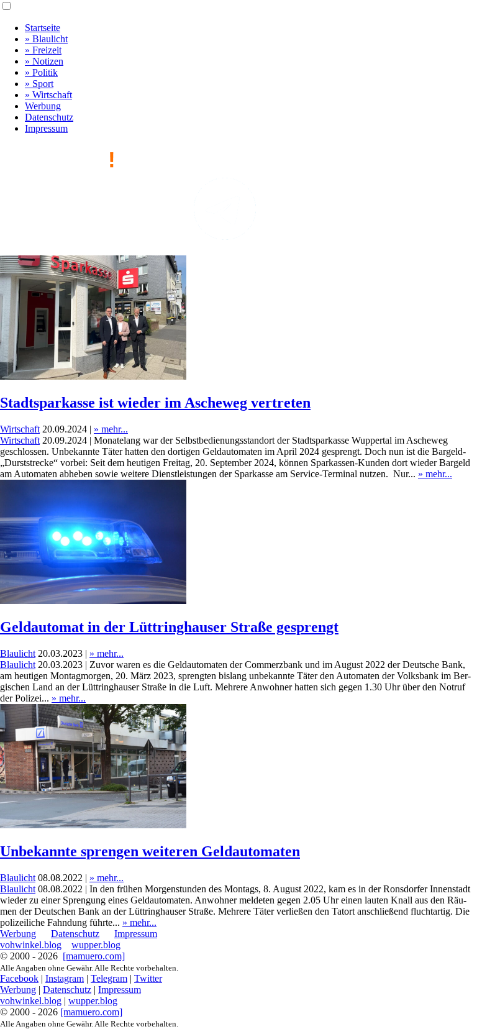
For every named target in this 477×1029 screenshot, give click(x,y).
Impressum (46, 128)
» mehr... (111, 429)
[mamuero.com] (94, 956)
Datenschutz (49, 117)
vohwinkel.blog (30, 945)
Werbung (43, 106)
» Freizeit (43, 50)
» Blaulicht (46, 39)
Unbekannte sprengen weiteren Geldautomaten (150, 851)
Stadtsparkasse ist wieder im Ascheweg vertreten (155, 403)
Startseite (42, 27)
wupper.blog (95, 945)
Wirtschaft (20, 429)
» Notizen (44, 61)
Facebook (19, 978)
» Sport (39, 83)
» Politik (41, 72)
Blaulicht (17, 653)
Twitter (148, 978)
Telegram (109, 978)
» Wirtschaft (48, 94)
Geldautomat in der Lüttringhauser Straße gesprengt (169, 627)
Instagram (64, 978)
